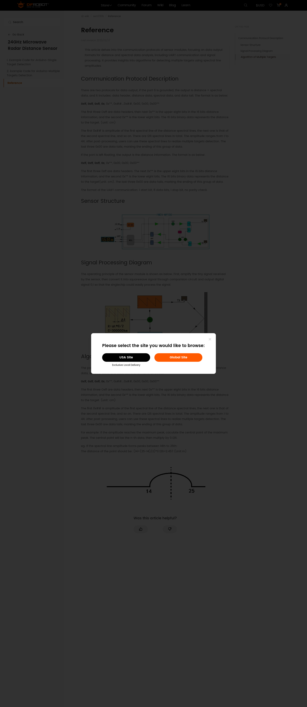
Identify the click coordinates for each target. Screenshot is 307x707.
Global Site (178, 357)
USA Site (126, 357)
